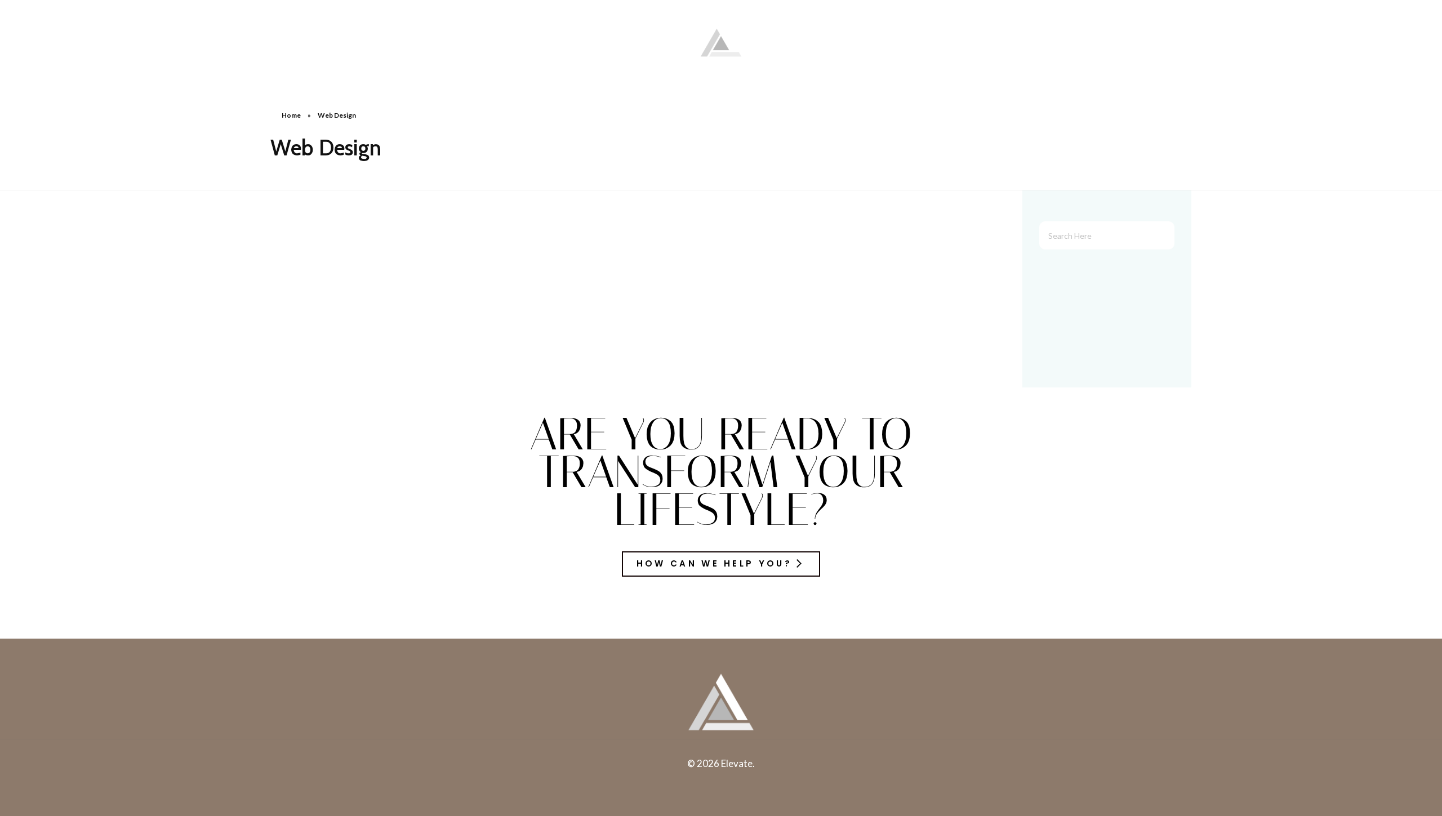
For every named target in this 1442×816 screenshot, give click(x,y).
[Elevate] (721, 39)
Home (291, 115)
